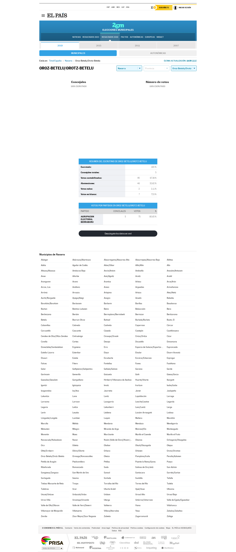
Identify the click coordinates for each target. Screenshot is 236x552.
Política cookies (137, 528)
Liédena (107, 412)
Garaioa (138, 369)
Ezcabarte (108, 358)
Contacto (68, 528)
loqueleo (151, 548)
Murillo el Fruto (173, 434)
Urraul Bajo (172, 494)
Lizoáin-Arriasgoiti (143, 412)
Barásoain (77, 303)
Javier (138, 391)
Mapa (168, 528)
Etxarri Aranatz (173, 352)
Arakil (169, 276)
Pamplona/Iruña (142, 456)
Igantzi (44, 385)
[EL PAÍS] (57, 15)
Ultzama (170, 489)
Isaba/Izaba (172, 385)
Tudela (170, 483)
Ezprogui (171, 358)
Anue (43, 276)
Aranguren (46, 281)
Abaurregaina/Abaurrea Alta (116, 260)
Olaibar (107, 445)
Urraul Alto (140, 494)
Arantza (107, 281)
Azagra (107, 298)
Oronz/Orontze (173, 451)
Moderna (94, 548)
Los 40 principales (96, 538)
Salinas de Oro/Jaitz (144, 467)
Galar (43, 369)
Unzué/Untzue (47, 494)
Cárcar (170, 325)
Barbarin (108, 303)
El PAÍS (80, 538)
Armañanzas (172, 287)
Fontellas (108, 363)
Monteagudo (172, 429)
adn (162, 538)
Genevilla (76, 374)
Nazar (75, 440)
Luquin (107, 418)
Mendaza (139, 423)
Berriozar (139, 314)
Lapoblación (140, 396)
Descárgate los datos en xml (118, 233)
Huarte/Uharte (142, 380)
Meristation (167, 548)
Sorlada (107, 478)
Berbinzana (46, 314)
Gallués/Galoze (110, 369)
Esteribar (76, 352)
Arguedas (139, 287)
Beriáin (75, 314)
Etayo (106, 352)
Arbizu (138, 281)
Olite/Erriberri (47, 451)
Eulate (75, 358)
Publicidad (96, 528)
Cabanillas (45, 325)
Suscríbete (164, 7)
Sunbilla (139, 478)
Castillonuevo (173, 331)
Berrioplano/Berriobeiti (114, 314)
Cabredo (76, 325)
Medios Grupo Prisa (52, 548)
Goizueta (108, 374)
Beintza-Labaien (79, 309)
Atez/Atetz (171, 292)
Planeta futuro (160, 543)
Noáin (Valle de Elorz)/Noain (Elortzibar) (118, 440)
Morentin (45, 434)
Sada (106, 467)
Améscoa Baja (78, 270)
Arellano (76, 287)
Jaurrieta (108, 391)
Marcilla (44, 423)
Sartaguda (45, 478)
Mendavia (108, 423)
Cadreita (108, 325)
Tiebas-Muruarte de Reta (52, 483)
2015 (98, 45)
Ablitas (170, 260)
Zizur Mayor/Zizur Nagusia (84, 516)
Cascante (76, 331)
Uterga (107, 500)
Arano (75, 281)
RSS (119, 531)
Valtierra (108, 505)
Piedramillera (78, 462)
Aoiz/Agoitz (109, 276)
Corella (44, 341)
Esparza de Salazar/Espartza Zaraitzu (149, 347)
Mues (74, 434)
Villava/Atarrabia (111, 511)
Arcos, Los (45, 287)
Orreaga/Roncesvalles (82, 456)
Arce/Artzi (171, 281)
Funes (138, 363)
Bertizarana (172, 314)
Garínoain (45, 374)
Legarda (170, 401)
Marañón (171, 418)
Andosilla (139, 270)
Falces (44, 363)
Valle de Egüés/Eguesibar (178, 500)
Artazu (138, 292)
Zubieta (107, 516)
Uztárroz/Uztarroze (144, 500)
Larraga (170, 396)
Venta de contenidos (82, 528)
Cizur (169, 336)
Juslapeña (171, 391)
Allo (168, 265)
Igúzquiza (76, 385)
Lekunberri (109, 407)
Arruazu (76, 292)
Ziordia (44, 516)
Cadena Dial (136, 543)
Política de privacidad (120, 528)
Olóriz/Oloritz (78, 451)
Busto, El (171, 320)
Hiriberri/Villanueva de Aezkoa (117, 380)
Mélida (75, 423)
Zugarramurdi (141, 516)
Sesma (75, 478)
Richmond (78, 548)
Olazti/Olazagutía (143, 445)
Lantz (106, 396)
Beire (106, 309)
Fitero (75, 363)
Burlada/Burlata (142, 320)
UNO (103, 543)
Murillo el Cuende (143, 434)
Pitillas (107, 462)
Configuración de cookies (154, 528)
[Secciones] (43, 15)
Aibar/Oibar (109, 265)
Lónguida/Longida (49, 418)
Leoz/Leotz (140, 407)
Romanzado (77, 467)
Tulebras (45, 489)
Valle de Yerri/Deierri (81, 505)
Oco (43, 445)
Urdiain (107, 494)
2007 (176, 45)
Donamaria (172, 341)
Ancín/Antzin (109, 270)
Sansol (107, 472)
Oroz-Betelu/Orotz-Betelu (52, 456)
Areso (106, 287)
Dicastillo (139, 341)
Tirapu (75, 483)
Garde (169, 369)
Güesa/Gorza (173, 374)
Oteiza (107, 456)
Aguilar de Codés (80, 265)
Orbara (107, 451)
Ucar (74, 489)
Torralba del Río (111, 483)
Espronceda (172, 347)
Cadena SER (142, 538)
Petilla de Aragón (48, 462)
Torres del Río (141, 483)
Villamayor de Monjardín (52, 511)
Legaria (44, 407)
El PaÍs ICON (124, 548)
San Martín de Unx (80, 472)
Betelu (44, 320)
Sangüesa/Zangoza (49, 472)
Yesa (137, 511)
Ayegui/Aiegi (78, 298)
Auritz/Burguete (48, 298)
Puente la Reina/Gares (145, 462)
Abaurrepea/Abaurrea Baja (147, 260)
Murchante (109, 434)
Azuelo (138, 298)
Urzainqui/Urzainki (80, 500)
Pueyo (169, 462)
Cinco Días (124, 543)
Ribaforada (46, 467)
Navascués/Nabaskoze (51, 440)
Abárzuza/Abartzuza (81, 260)
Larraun (76, 401)
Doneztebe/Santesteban (52, 347)
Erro (106, 347)
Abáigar (44, 260)
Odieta (75, 445)
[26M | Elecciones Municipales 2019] (118, 27)
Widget (160, 37)
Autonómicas (158, 53)
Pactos (124, 37)
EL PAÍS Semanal (148, 543)
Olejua (170, 445)
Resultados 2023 (91, 37)
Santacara (140, 472)
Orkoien (138, 451)
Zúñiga (170, 516)
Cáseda (107, 331)
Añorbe (75, 276)
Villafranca (172, 505)
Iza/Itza (75, 391)
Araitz (138, 276)
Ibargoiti (170, 380)
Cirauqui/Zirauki (111, 336)
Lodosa (170, 412)
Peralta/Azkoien (174, 456)
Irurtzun (138, 385)
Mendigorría (172, 423)
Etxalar (138, 352)
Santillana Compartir (128, 538)
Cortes (75, 341)
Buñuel (107, 320)
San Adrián (172, 467)
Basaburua (172, 303)
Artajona (108, 292)
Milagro (75, 429)
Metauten (45, 429)
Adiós (43, 265)
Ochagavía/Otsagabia (176, 440)
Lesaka (75, 412)
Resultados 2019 (110, 37)
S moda (137, 548)
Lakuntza (45, 396)
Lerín (43, 412)
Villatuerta (77, 511)
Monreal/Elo (140, 429)
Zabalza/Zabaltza (174, 511)
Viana (137, 505)
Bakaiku (170, 298)
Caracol (174, 538)
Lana (74, 396)
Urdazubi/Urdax (79, 494)
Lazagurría (109, 401)
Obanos (138, 440)
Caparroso (140, 325)
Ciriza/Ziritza (141, 336)
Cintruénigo (77, 336)
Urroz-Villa (45, 500)
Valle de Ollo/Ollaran (50, 505)
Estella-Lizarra (47, 352)
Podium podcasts (110, 548)
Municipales (78, 53)
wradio (112, 543)
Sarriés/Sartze (173, 472)
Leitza (75, 407)
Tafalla (170, 478)
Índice (114, 531)
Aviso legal (106, 528)
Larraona (45, 401)
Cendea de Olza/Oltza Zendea (54, 336)
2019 (60, 45)
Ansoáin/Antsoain (175, 270)
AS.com (152, 538)
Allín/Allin (139, 265)
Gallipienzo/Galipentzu (82, 369)
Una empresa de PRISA (52, 540)
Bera (169, 309)
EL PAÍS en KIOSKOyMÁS (181, 528)
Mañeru (138, 418)
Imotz (106, 385)
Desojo (107, 341)
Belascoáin (140, 309)
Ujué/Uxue (140, 489)
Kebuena (171, 543)
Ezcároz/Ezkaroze (143, 358)
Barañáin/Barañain (49, 303)
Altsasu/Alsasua (48, 270)
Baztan (44, 309)
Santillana (111, 538)
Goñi (137, 374)
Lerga (169, 407)
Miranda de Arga (111, 429)
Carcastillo (46, 331)
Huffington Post (85, 543)
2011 (137, 45)
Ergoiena (76, 347)
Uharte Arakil (110, 489)
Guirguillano (77, 380)
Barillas (138, 303)
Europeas (150, 37)
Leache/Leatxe (142, 401)
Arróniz (44, 292)
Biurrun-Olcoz (78, 320)
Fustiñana (171, 363)
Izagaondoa (46, 391)
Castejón (139, 331)
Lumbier (76, 418)
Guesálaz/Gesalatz (49, 380)
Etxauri (44, 358)
